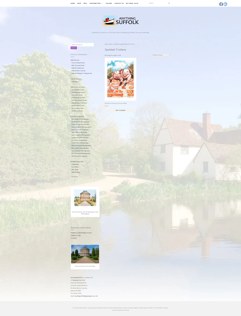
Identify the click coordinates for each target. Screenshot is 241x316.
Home (73, 3)
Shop (79, 3)
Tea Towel (75, 177)
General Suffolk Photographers (82, 127)
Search (73, 47)
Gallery (109, 3)
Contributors (95, 3)
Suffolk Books (75, 60)
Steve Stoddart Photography (81, 151)
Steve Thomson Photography (81, 153)
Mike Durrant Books (78, 65)
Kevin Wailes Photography (80, 143)
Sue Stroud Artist (77, 111)
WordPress (126, 310)
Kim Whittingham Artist (79, 100)
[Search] (169, 3)
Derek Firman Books (78, 63)
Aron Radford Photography (80, 119)
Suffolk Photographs (77, 116)
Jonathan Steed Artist (78, 98)
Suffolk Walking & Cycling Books (82, 73)
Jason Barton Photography (80, 137)
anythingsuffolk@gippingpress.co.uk (86, 296)
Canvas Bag (75, 164)
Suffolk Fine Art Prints (78, 87)
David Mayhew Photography (80, 122)
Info (85, 3)
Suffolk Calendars (76, 79)
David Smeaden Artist (78, 92)
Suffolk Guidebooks (78, 68)
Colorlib (114, 310)
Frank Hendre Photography (80, 124)
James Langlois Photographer (81, 135)
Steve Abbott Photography (80, 148)
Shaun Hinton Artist (78, 105)
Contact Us (119, 3)
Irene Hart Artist (77, 95)
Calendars (75, 81)
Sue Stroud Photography (79, 156)
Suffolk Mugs (76, 172)
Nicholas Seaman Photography (81, 145)
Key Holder (75, 167)
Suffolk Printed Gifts (77, 161)
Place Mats (75, 169)
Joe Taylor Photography (79, 140)
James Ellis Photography (79, 132)
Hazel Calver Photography (80, 129)
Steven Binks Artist (78, 108)
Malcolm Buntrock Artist (79, 103)
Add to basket (121, 110)
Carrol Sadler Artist (78, 90)
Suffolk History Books (78, 71)
